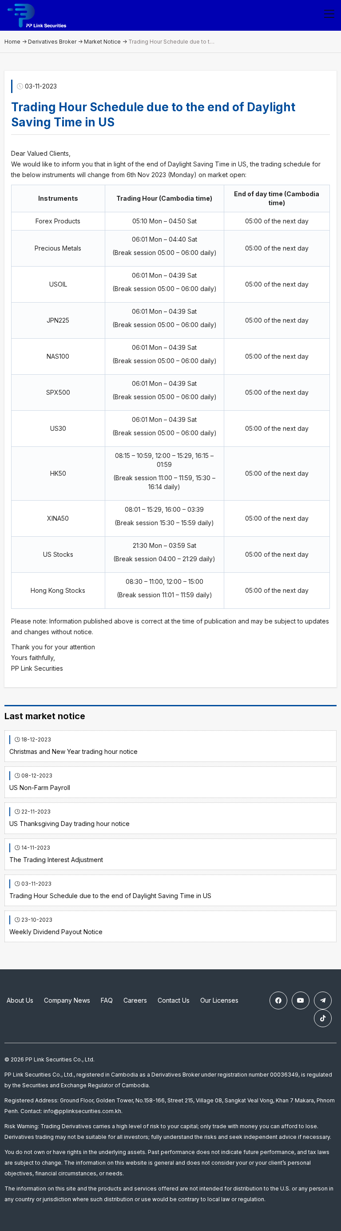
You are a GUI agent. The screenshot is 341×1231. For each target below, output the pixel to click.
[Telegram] (323, 1000)
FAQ (107, 1000)
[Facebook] (278, 1000)
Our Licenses (219, 1000)
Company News (67, 1000)
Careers (135, 1000)
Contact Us (174, 1000)
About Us (20, 1000)
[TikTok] (323, 1018)
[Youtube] (300, 1000)
